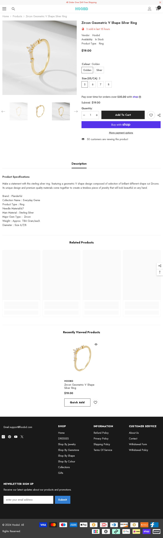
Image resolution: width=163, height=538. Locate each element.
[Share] (158, 115)
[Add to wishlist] (151, 115)
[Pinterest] (9, 437)
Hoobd (96, 35)
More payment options (121, 133)
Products (17, 16)
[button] (3, 111)
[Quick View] (96, 344)
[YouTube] (16, 437)
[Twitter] (22, 437)
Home (5, 16)
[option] (39, 58)
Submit (62, 500)
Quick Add (77, 402)
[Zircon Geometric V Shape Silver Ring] (81, 359)
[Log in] (149, 9)
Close (160, 2)
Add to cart (123, 115)
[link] (21, 307)
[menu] (4, 9)
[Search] (13, 9)
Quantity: (87, 108)
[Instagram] (3, 437)
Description (79, 164)
